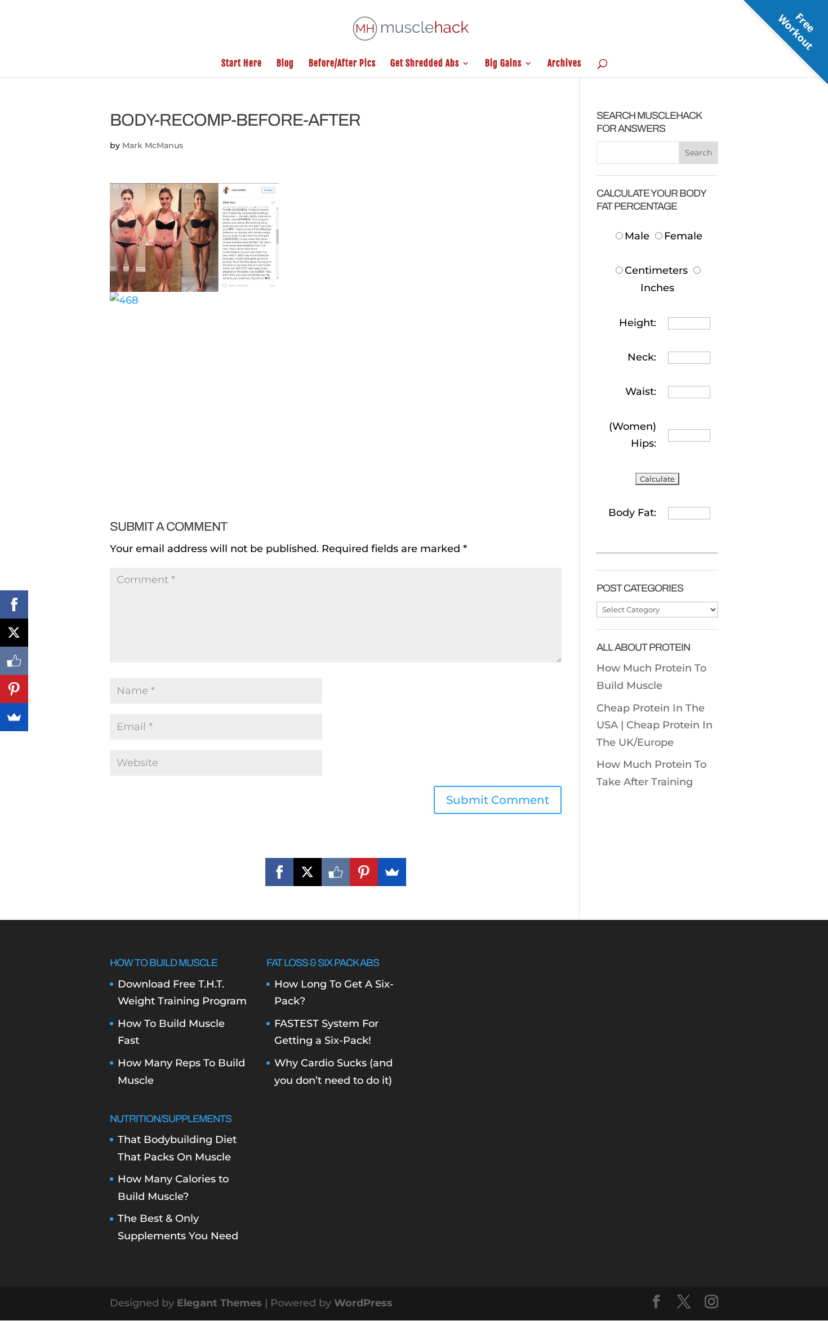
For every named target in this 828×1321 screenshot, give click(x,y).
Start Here (241, 64)
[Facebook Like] (336, 872)
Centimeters (656, 270)
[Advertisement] (336, 388)
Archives (564, 64)
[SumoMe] (392, 872)
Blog (285, 64)
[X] (307, 872)
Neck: (641, 357)
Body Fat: (632, 512)
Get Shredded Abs (424, 64)
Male (638, 236)
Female (683, 236)
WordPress (363, 1303)
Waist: (640, 391)
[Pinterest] (364, 872)
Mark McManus (152, 145)
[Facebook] (279, 872)
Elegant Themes (219, 1303)
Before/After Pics (342, 64)
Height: (637, 323)
